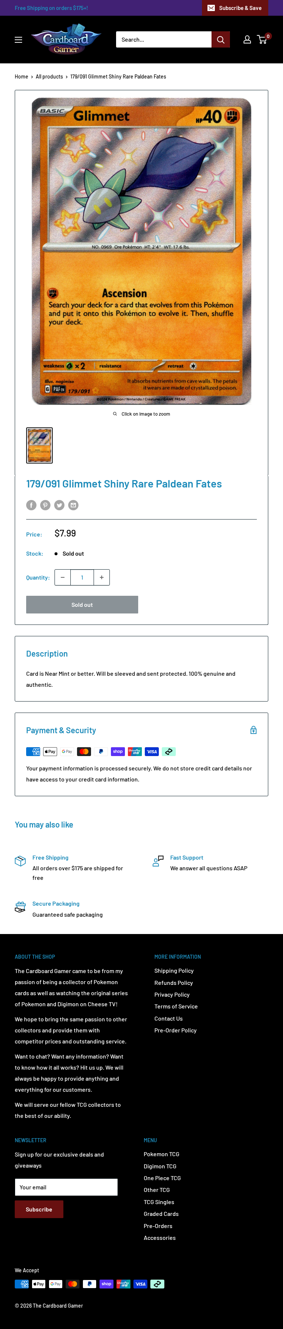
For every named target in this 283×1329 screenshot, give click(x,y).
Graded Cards (161, 1213)
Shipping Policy (174, 970)
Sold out (82, 604)
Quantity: (38, 577)
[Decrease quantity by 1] (62, 577)
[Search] (221, 39)
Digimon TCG (160, 1165)
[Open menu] (18, 40)
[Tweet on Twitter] (59, 504)
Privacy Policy (172, 994)
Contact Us (168, 1018)
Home (21, 76)
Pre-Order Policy (175, 1030)
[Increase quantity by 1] (101, 577)
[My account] (247, 39)
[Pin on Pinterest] (45, 504)
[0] (262, 39)
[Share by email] (73, 504)
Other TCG (157, 1189)
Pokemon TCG (161, 1153)
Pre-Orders (158, 1225)
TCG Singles (159, 1201)
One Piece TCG (162, 1177)
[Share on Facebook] (31, 504)
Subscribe (39, 1209)
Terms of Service (176, 1006)
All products (49, 76)
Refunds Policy (173, 982)
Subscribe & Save (240, 7)
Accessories (160, 1237)
